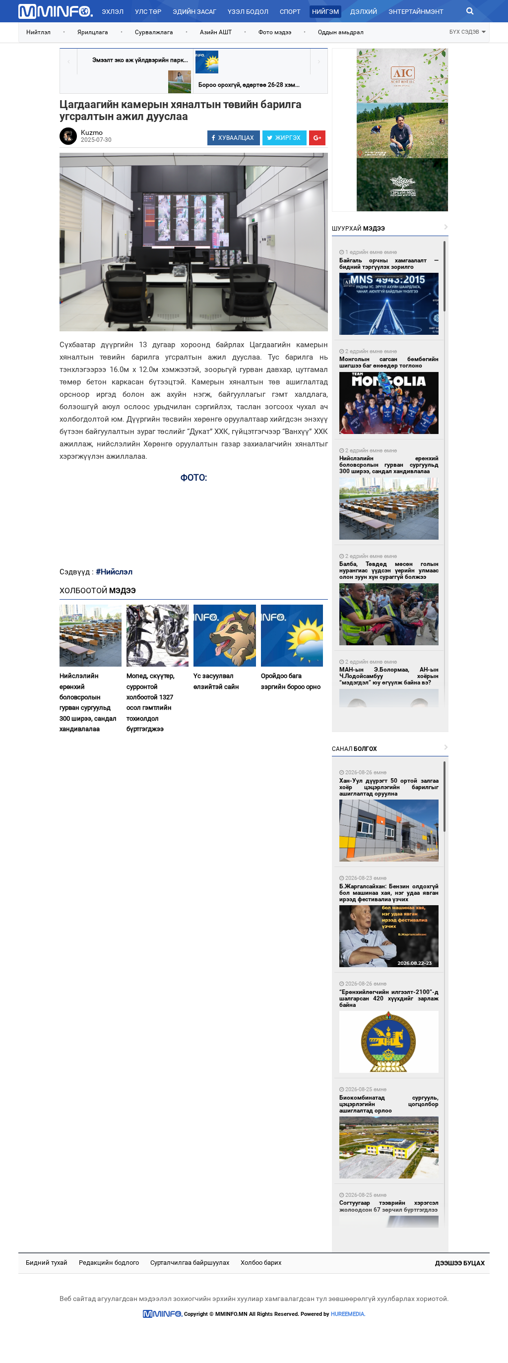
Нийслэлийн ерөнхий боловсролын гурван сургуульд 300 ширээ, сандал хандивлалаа (88, 702)
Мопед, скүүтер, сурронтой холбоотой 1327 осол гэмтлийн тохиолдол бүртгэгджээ (151, 702)
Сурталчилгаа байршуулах (189, 1262)
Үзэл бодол (248, 11)
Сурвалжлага (154, 32)
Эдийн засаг (194, 11)
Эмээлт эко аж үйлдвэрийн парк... (140, 60)
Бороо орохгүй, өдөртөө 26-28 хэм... (249, 84)
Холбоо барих (261, 1262)
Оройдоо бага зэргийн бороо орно (290, 681)
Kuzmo (92, 132)
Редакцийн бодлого (109, 1262)
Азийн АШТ (216, 32)
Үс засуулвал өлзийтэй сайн (216, 681)
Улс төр (148, 11)
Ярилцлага (92, 32)
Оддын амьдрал (341, 32)
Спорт (290, 11)
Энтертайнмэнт (416, 11)
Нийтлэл (38, 32)
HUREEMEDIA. (348, 1314)
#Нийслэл (114, 571)
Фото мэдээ (274, 32)
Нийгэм (325, 11)
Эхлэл (113, 11)
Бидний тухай (46, 1262)
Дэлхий (363, 11)
